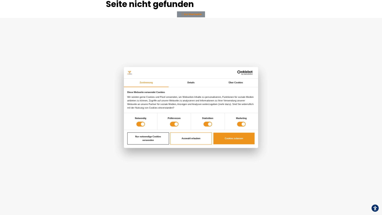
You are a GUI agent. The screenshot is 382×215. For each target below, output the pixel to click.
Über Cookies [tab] (236, 82)
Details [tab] (191, 82)
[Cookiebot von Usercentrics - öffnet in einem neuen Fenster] (242, 72)
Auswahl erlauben (191, 138)
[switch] (174, 124)
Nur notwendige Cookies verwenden (148, 138)
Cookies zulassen (234, 138)
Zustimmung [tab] (146, 82)
